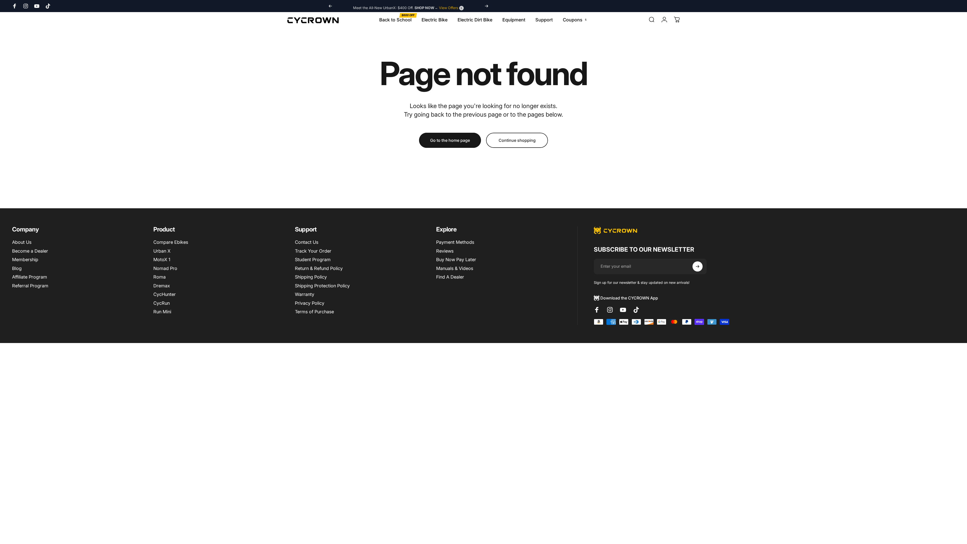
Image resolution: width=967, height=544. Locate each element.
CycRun (161, 303)
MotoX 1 (161, 259)
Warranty (304, 294)
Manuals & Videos (454, 268)
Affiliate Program (29, 277)
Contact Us (306, 242)
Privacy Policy (309, 303)
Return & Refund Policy (319, 268)
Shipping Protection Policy (322, 285)
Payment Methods (455, 242)
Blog (17, 268)
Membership (25, 259)
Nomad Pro (165, 268)
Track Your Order (313, 251)
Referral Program (30, 285)
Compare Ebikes (170, 242)
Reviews (445, 251)
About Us (21, 242)
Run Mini (162, 311)
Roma (159, 277)
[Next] (486, 6)
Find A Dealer (450, 277)
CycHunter (164, 294)
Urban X (161, 251)
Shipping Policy (311, 277)
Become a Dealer (30, 251)
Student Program (313, 259)
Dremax (161, 285)
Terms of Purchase (314, 311)
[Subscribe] (698, 266)
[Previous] (330, 6)
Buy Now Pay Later (456, 259)
